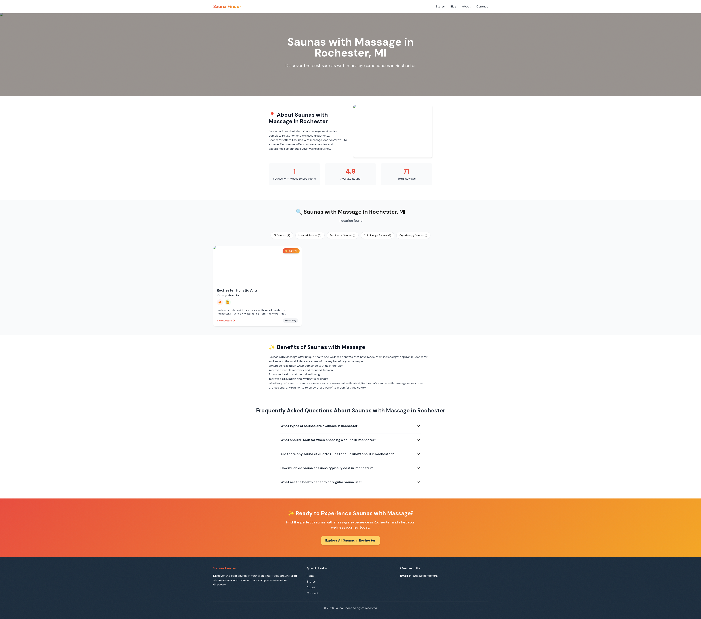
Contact (482, 6)
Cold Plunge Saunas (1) (377, 235)
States (440, 6)
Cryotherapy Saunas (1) (413, 235)
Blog (453, 6)
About (466, 6)
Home (310, 576)
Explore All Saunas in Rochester (350, 540)
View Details (224, 320)
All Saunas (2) (282, 235)
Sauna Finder (227, 6)
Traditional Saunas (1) (342, 235)
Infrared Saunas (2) (309, 235)
